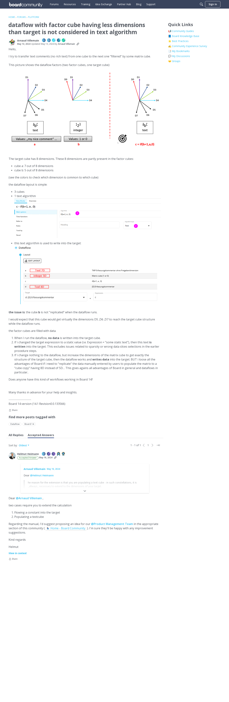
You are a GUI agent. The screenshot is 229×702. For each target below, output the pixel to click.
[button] (12, 42)
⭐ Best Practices (178, 41)
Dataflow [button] (15, 424)
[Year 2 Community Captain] (49, 454)
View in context (18, 553)
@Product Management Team (112, 524)
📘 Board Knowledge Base (183, 36)
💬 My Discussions (179, 56)
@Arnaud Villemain (29, 498)
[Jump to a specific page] (158, 445)
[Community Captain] (54, 454)
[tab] (16, 435)
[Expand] (84, 491)
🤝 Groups (174, 61)
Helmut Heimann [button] (28, 454)
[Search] (201, 4)
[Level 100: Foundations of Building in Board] (63, 454)
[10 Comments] (59, 40)
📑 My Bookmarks (179, 51)
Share (13, 410)
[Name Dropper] (49, 40)
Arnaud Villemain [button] (28, 40)
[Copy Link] (78, 44)
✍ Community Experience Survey (187, 46)
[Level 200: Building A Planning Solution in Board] (59, 454)
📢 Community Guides (181, 31)
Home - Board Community (67, 528)
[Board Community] (26, 4)
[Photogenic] (44, 40)
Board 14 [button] (29, 424)
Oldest (23, 445)
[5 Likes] (64, 40)
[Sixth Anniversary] (54, 40)
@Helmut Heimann (42, 475)
